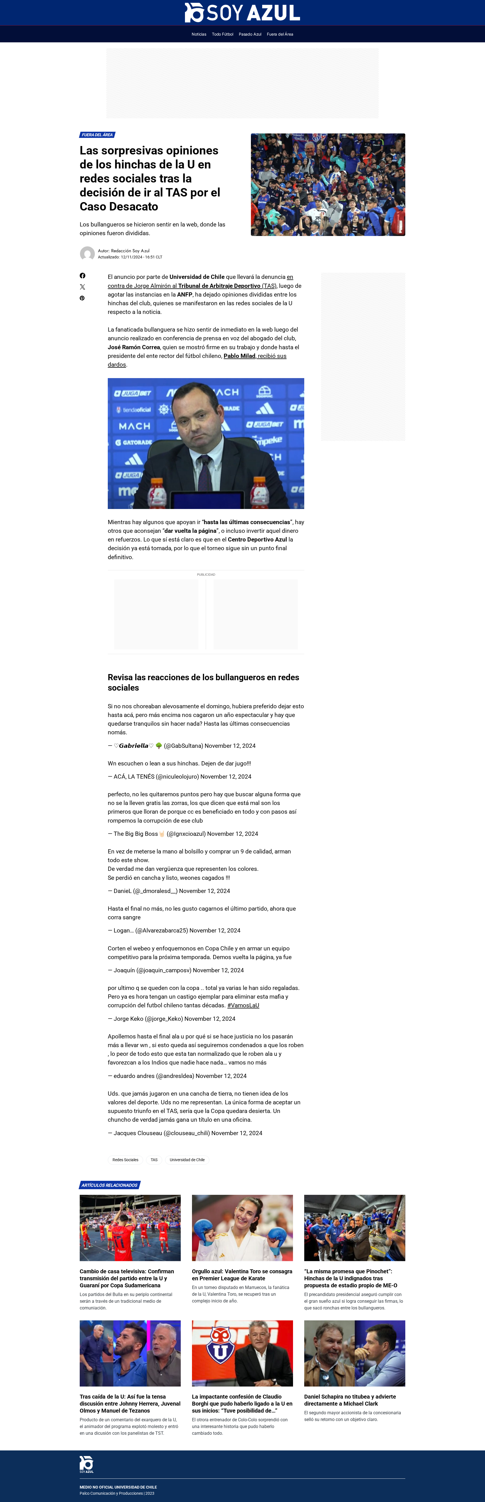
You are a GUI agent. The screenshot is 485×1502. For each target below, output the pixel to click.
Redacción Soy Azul (130, 250)
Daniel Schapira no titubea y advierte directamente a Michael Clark (350, 1400)
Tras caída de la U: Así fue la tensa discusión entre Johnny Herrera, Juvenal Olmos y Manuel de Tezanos (130, 1403)
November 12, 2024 (230, 745)
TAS (154, 1160)
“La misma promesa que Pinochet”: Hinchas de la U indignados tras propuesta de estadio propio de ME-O (350, 1278)
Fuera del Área (97, 135)
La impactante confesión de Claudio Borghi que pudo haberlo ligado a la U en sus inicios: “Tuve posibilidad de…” (242, 1403)
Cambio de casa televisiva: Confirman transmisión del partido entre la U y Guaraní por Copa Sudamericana (127, 1278)
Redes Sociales (125, 1160)
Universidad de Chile (187, 1160)
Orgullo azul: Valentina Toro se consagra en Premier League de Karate (242, 1275)
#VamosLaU (243, 1005)
